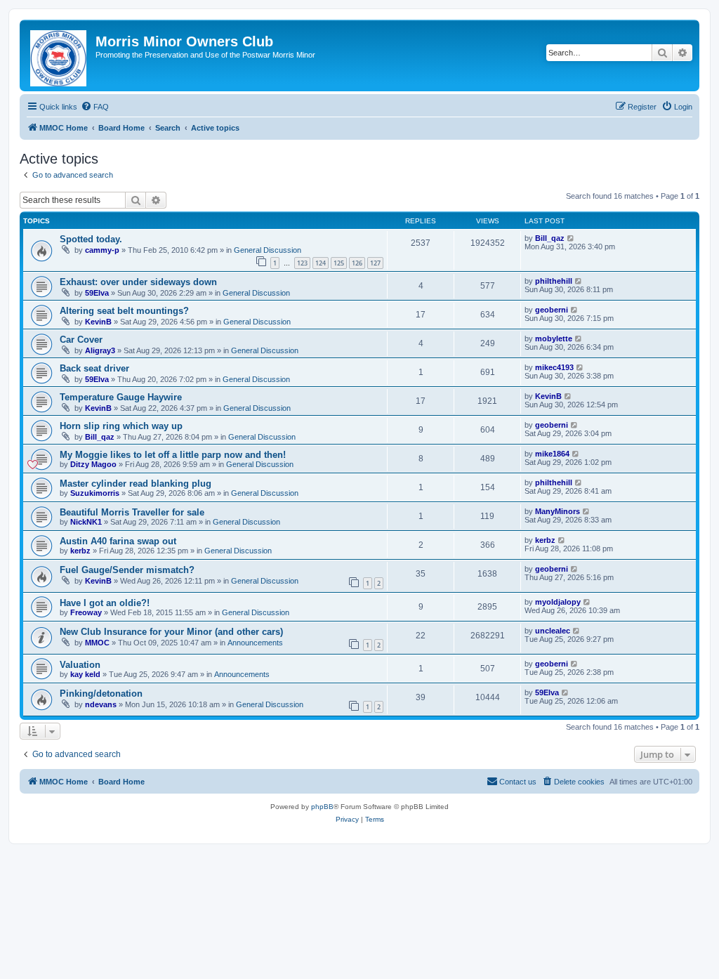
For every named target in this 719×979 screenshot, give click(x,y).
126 (357, 263)
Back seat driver (94, 368)
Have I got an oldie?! (105, 603)
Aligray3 (100, 350)
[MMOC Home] (59, 55)
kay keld (85, 674)
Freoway (86, 612)
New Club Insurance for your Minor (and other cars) (171, 631)
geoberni (551, 309)
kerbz (80, 550)
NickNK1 (86, 522)
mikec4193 (554, 367)
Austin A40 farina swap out (118, 541)
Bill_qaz (550, 238)
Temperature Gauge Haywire (121, 397)
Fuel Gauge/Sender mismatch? (127, 570)
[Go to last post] (571, 238)
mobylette (553, 338)
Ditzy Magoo (93, 464)
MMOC (97, 642)
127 (375, 263)
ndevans (101, 704)
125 (339, 263)
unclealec (552, 630)
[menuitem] (95, 106)
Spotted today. (91, 239)
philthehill (553, 281)
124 (320, 263)
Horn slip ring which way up (121, 426)
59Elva (97, 293)
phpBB (322, 806)
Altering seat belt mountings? (124, 310)
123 (302, 263)
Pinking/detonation (101, 693)
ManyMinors (557, 511)
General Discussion (267, 250)
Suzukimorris (94, 493)
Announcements (255, 642)
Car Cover (81, 339)
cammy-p (102, 250)
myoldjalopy (558, 602)
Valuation (80, 664)
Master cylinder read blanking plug (135, 483)
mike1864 (552, 453)
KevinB (98, 321)
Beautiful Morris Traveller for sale (132, 512)
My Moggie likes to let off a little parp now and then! (173, 454)
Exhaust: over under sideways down (138, 282)
